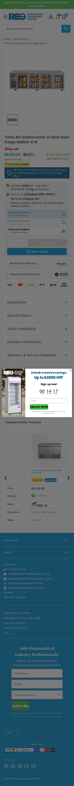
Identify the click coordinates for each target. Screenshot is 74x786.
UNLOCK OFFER (39, 407)
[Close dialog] (70, 370)
